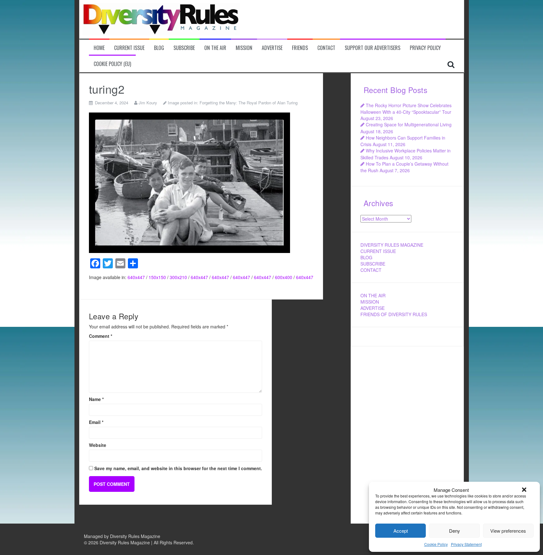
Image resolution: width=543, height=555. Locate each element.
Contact (326, 48)
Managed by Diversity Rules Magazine (122, 536)
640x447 (136, 277)
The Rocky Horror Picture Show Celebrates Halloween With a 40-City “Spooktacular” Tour (406, 108)
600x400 (283, 277)
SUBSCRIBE (372, 264)
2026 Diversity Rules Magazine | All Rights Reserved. (141, 542)
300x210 (178, 277)
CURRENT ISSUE (378, 251)
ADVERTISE (372, 308)
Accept (400, 530)
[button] (524, 489)
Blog (159, 48)
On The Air (215, 48)
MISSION (369, 302)
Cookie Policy (436, 544)
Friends (300, 48)
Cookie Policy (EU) (112, 64)
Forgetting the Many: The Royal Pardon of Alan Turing (249, 103)
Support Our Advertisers (372, 48)
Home (99, 48)
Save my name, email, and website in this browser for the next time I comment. (178, 468)
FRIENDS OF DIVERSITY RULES (393, 314)
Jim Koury (148, 103)
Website (97, 445)
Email (96, 422)
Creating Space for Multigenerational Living (409, 124)
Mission (244, 48)
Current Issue (129, 48)
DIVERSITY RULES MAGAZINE (391, 245)
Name (96, 399)
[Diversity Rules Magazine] (161, 18)
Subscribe (184, 48)
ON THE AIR (373, 295)
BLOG (366, 257)
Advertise (272, 48)
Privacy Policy (425, 48)
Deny (454, 530)
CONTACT (370, 270)
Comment (100, 336)
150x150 (157, 277)
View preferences (508, 530)
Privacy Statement (466, 544)
